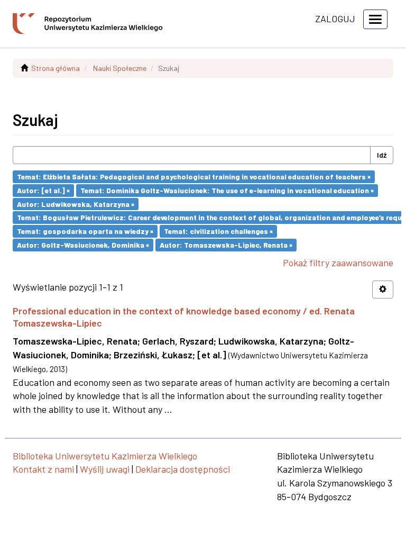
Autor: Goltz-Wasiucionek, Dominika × (83, 244)
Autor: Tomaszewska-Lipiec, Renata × (226, 244)
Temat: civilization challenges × (218, 231)
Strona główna (55, 68)
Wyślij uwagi (105, 469)
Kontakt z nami (43, 469)
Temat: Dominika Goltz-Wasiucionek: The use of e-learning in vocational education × (227, 190)
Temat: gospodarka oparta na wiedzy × (85, 231)
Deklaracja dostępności (182, 469)
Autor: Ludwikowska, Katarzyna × (75, 203)
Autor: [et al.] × (43, 190)
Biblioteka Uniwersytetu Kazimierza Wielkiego (105, 456)
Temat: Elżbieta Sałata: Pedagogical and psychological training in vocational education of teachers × (194, 176)
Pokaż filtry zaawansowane (338, 262)
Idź (381, 154)
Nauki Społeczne (119, 68)
